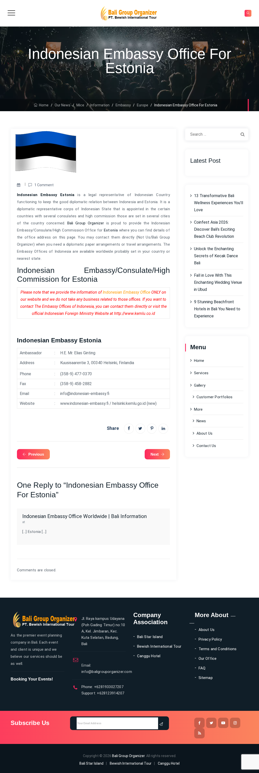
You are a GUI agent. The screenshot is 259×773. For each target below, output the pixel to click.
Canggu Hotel (148, 656)
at (23, 522)
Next (154, 454)
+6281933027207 (108, 687)
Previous (36, 454)
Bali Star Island (150, 637)
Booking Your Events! (32, 679)
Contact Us (206, 445)
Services (201, 373)
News (201, 421)
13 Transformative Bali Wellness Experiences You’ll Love (218, 202)
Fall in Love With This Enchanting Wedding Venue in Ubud (218, 282)
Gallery (199, 385)
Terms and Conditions (218, 649)
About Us (205, 433)
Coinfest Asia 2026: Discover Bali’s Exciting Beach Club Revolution (214, 229)
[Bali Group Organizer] (129, 13)
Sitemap (206, 677)
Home (43, 105)
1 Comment (44, 185)
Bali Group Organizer (85, 223)
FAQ (202, 668)
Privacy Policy (210, 639)
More (198, 409)
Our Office (208, 658)
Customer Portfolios (215, 397)
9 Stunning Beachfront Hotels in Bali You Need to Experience (217, 308)
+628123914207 (110, 693)
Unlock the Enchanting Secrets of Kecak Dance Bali (216, 255)
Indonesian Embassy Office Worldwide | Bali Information (84, 516)
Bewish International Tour (159, 646)
